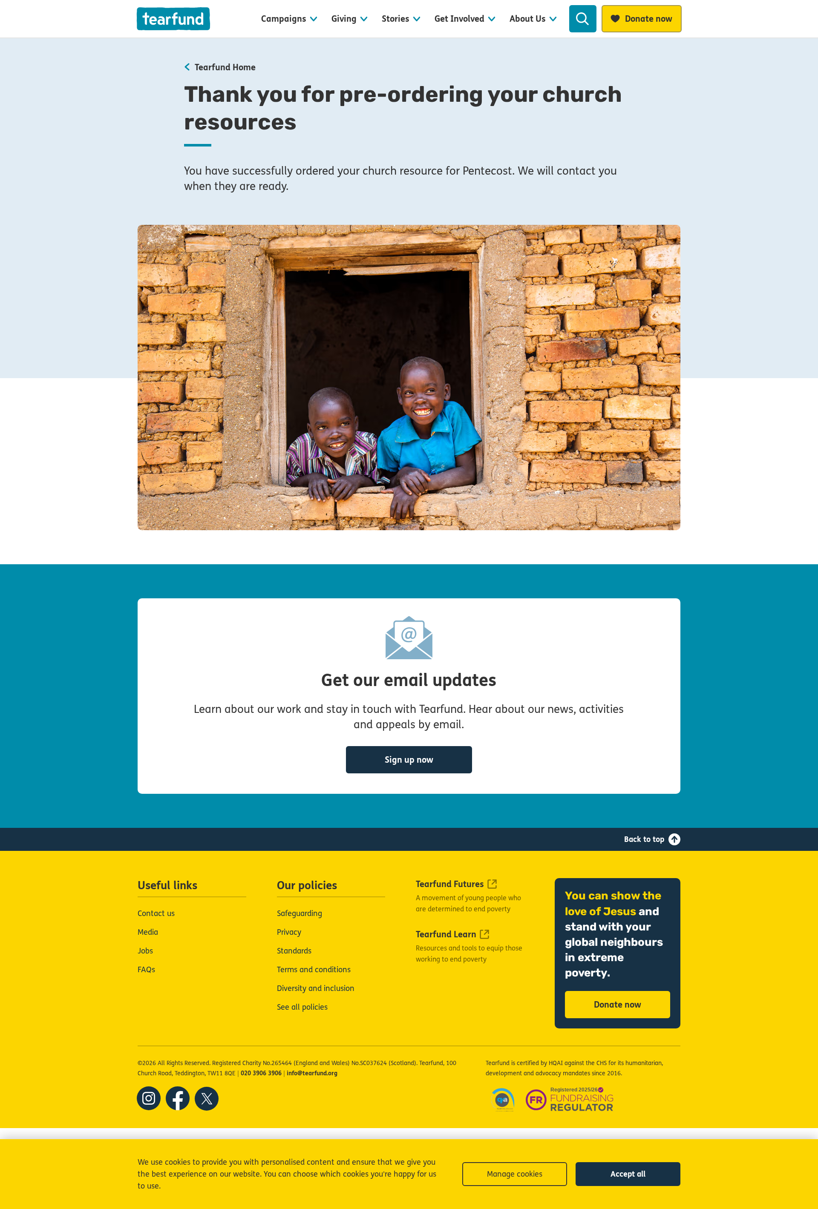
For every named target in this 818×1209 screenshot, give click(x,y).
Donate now (617, 1005)
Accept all (628, 1174)
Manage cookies (514, 1174)
